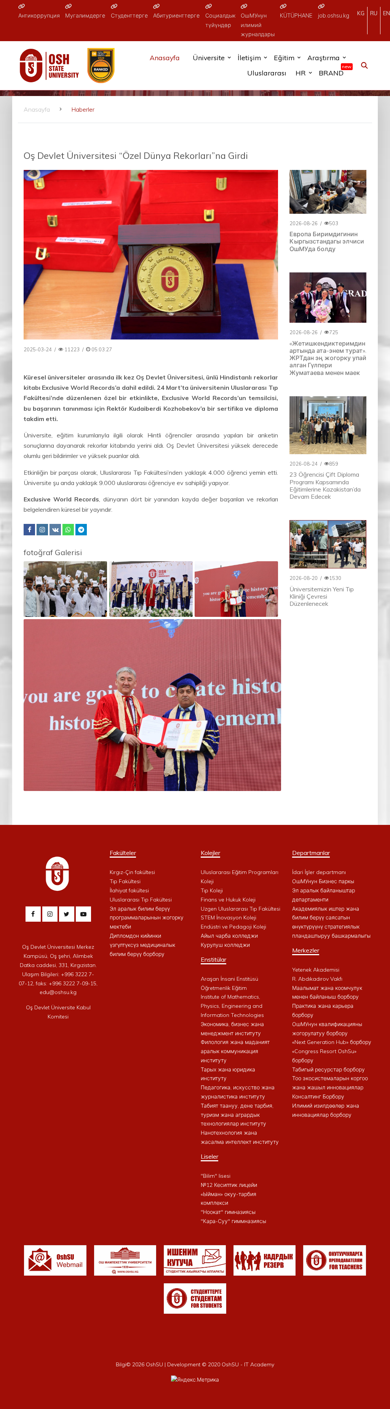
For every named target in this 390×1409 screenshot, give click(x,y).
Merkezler (305, 950)
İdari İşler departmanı (319, 872)
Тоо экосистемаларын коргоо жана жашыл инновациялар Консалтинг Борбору (330, 1087)
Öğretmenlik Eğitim (224, 988)
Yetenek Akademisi (315, 969)
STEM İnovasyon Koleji (228, 917)
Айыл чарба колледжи (229, 935)
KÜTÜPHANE (296, 15)
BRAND (333, 71)
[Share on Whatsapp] (68, 529)
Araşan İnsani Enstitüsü (229, 978)
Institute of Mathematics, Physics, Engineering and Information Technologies (232, 1005)
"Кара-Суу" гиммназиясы (233, 1221)
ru (373, 13)
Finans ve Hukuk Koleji (228, 899)
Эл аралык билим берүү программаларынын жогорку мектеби (147, 917)
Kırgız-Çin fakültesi (132, 872)
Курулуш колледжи (225, 944)
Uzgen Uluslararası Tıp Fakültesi (240, 908)
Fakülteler (123, 853)
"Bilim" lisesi (215, 1175)
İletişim (249, 57)
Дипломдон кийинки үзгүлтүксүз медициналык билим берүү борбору (142, 944)
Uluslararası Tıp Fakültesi (141, 899)
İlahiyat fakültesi (129, 890)
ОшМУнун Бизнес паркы (323, 881)
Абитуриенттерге (176, 15)
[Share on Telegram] (81, 529)
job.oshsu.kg (333, 15)
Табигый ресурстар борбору (328, 1069)
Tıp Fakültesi (125, 881)
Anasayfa (165, 57)
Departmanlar (311, 853)
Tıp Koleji (212, 890)
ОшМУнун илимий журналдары (258, 25)
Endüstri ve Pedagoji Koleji (233, 926)
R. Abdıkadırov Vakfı (317, 978)
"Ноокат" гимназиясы (228, 1212)
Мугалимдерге (85, 15)
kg (360, 13)
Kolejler (210, 853)
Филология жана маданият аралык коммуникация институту (235, 1051)
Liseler (209, 1156)
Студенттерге (129, 15)
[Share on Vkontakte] (55, 529)
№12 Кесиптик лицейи (229, 1185)
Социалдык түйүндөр (220, 20)
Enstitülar (213, 959)
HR (301, 73)
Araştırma (323, 57)
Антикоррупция (39, 15)
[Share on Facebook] (29, 529)
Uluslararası (266, 73)
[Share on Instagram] (42, 529)
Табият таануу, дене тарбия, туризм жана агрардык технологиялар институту (237, 1114)
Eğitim (284, 57)
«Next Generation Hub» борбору (331, 1042)
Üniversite (209, 57)
